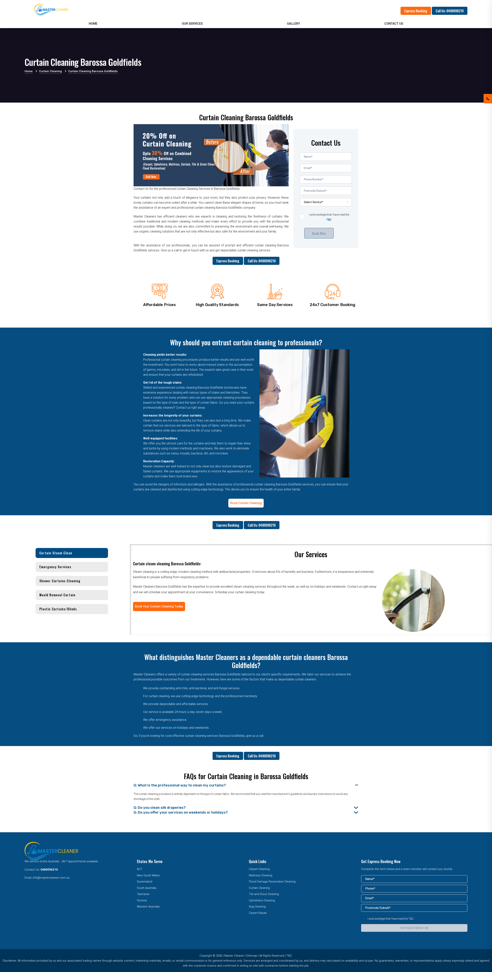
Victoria (142, 900)
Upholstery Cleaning (262, 900)
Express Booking (415, 10)
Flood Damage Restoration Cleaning (272, 881)
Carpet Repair (258, 913)
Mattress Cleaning (260, 875)
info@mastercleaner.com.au (51, 877)
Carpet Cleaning (259, 869)
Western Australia (148, 906)
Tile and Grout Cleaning (264, 894)
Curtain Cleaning (259, 888)
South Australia (146, 888)
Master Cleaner (234, 955)
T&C (328, 219)
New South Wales (148, 875)
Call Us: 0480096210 (450, 10)
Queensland (144, 881)
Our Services (192, 23)
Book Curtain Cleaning (246, 503)
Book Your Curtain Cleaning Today (159, 606)
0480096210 (49, 869)
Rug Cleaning (257, 906)
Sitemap (251, 955)
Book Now (319, 233)
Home (93, 23)
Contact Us (393, 23)
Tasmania (143, 894)
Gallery (293, 23)
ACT (139, 869)
